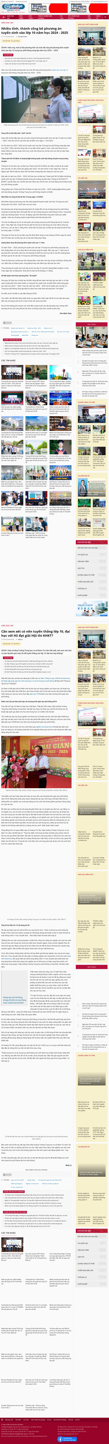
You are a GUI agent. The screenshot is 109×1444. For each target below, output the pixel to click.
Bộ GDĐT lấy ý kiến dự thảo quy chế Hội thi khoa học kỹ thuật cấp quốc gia (27, 666)
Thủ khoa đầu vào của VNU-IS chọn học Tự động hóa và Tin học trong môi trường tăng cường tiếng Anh (60, 459)
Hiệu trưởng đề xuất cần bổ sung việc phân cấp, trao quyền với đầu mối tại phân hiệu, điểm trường (84, 63)
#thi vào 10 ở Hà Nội (63, 332)
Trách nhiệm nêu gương (45, 17)
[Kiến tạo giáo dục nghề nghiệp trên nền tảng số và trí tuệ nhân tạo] (12, 398)
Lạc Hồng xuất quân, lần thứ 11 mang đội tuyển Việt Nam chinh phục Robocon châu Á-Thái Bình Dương (60, 511)
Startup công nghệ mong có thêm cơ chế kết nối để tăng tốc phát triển (99, 512)
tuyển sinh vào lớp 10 (60, 70)
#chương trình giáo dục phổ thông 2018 (50, 1131)
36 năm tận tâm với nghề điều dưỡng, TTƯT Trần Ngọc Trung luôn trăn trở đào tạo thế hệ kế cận (99, 462)
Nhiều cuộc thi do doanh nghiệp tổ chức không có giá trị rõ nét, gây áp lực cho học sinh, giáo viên (99, 86)
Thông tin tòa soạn (21, 1)
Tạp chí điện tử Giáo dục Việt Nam (36, 1121)
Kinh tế (98, 17)
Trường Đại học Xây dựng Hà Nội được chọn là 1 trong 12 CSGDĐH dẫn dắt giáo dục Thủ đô (12, 435)
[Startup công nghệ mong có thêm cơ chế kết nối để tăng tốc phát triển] (99, 503)
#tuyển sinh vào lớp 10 (17, 328)
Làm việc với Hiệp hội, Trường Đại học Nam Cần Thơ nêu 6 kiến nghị (99, 236)
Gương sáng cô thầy (86, 402)
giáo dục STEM (35, 694)
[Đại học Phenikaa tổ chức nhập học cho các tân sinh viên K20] (12, 498)
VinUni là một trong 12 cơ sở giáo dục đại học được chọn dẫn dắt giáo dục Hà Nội (36, 435)
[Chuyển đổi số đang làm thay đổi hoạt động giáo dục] (99, 205)
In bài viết (8, 323)
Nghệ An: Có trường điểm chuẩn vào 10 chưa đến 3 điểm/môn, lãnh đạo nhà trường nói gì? (32, 348)
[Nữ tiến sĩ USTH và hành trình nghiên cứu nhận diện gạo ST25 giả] (99, 429)
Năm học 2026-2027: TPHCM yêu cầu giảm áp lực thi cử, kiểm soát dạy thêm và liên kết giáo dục (33, 1175)
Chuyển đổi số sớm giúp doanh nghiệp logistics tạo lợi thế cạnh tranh (84, 532)
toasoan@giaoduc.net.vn (100, 1)
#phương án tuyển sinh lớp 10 (20, 332)
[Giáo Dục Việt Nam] (13, 8)
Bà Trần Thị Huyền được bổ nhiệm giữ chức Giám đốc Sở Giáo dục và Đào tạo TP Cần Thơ (91, 119)
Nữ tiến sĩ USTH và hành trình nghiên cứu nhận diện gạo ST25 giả (99, 439)
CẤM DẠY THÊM (83, 561)
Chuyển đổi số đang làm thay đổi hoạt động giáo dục (99, 213)
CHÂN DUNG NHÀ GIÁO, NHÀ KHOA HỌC (90, 101)
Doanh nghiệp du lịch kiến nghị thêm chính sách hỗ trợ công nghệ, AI (84, 512)
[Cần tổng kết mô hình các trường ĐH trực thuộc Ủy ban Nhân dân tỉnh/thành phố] (84, 227)
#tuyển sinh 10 (48, 328)
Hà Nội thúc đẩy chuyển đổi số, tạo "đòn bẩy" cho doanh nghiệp (91, 493)
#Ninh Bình (25, 335)
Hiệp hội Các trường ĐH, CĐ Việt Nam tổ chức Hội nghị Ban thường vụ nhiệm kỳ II (84, 215)
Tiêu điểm (21, 17)
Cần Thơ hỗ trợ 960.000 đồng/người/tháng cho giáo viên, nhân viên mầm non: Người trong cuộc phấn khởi (90, 265)
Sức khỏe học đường (74, 17)
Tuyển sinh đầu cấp (85, 582)
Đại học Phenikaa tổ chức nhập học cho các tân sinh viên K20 (11, 509)
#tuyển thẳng (31, 1131)
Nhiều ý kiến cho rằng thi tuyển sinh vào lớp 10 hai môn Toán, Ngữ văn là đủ (27, 346)
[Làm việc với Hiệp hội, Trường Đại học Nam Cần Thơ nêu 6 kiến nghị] (99, 227)
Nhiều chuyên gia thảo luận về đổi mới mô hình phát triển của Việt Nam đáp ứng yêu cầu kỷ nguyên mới (59, 410)
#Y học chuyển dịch (17, 1138)
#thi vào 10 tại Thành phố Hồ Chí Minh (43, 332)
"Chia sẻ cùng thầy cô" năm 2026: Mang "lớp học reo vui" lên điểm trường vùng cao (90, 419)
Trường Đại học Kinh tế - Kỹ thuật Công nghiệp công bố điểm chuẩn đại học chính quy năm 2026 (95, 384)
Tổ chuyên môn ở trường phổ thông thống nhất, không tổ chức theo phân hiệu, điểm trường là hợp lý (91, 41)
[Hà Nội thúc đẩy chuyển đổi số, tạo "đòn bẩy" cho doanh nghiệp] (92, 487)
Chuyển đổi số (84, 476)
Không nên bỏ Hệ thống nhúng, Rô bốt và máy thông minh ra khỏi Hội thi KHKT (14, 964)
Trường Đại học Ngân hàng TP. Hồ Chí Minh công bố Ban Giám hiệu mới (99, 139)
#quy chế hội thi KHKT (17, 1131)
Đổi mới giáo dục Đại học (88, 548)
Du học (62, 17)
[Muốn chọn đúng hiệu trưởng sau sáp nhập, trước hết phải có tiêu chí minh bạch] (60, 423)
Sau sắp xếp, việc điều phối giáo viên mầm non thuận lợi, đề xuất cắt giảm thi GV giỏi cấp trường (84, 288)
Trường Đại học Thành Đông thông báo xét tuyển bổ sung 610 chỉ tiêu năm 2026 (36, 409)
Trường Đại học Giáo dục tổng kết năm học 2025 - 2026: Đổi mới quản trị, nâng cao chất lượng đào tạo (12, 385)
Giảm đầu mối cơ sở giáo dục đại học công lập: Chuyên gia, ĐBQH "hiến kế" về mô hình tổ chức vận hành (36, 485)
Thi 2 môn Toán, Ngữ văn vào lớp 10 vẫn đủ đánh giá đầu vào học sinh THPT (27, 1177)
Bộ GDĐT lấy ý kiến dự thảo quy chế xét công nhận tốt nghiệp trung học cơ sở (28, 672)
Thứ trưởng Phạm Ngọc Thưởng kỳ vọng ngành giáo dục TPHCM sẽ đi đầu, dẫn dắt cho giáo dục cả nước (60, 385)
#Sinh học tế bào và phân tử (50, 1135)
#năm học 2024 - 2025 (34, 328)
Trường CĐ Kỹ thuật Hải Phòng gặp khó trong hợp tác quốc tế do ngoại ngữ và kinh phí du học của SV (36, 459)
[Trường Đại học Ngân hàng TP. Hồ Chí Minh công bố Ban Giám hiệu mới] (99, 129)
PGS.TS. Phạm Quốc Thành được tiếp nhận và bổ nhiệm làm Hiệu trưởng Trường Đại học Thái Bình (99, 164)
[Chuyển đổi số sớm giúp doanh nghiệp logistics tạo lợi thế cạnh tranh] (84, 522)
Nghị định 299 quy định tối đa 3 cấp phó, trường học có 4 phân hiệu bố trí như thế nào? (94, 373)
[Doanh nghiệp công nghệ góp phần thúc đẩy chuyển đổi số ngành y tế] (99, 522)
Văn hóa (89, 17)
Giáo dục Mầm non (85, 250)
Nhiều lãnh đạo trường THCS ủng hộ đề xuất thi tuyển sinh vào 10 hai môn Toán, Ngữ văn (31, 343)
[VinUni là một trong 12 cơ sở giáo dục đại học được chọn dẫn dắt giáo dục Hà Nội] (36, 423)
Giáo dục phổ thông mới (88, 24)
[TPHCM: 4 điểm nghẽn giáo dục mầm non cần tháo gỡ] (99, 276)
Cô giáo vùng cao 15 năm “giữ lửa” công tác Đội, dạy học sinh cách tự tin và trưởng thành (84, 461)
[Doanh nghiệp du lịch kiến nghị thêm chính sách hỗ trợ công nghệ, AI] (84, 503)
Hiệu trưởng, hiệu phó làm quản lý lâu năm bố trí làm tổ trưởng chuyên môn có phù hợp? (94, 353)
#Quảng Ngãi (15, 335)
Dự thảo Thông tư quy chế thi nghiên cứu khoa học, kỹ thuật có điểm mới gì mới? (29, 664)
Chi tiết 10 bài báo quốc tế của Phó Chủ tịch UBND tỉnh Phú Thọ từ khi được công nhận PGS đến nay (84, 141)
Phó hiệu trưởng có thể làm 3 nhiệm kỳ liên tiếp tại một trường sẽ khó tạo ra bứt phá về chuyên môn (94, 394)
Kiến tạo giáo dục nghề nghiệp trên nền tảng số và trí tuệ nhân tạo (11, 409)
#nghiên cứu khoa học (32, 1135)
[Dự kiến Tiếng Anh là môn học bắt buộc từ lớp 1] (12, 524)
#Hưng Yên (34, 335)
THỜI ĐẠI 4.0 (82, 589)
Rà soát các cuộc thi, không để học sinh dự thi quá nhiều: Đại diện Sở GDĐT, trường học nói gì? (84, 86)
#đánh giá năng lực (17, 1135)
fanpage (67, 1390)
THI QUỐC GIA (83, 555)
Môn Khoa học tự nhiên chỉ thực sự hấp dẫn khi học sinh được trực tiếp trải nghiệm (84, 440)
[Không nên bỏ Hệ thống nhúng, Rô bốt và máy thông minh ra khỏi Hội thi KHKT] (14, 951)
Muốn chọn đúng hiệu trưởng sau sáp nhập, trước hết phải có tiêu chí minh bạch (60, 435)
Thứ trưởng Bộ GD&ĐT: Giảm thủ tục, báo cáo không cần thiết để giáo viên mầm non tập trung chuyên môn (99, 312)
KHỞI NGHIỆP (82, 595)
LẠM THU (81, 568)
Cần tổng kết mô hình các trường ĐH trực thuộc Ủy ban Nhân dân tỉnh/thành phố (84, 237)
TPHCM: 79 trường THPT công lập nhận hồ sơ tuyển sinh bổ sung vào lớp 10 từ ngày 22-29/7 (32, 354)
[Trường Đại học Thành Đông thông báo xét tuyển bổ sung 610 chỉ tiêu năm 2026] (36, 398)
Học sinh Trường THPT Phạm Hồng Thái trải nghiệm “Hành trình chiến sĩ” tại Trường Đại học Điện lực (36, 385)
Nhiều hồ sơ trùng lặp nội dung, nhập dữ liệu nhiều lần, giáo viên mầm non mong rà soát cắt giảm (84, 312)
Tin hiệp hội (82, 178)
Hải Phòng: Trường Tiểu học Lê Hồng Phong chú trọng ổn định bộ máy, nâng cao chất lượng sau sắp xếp (60, 485)
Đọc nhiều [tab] (92, 324)
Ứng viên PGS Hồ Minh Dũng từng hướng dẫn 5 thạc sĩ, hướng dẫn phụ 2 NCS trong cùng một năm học (84, 164)
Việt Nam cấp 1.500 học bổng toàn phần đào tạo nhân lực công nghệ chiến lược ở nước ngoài (36, 535)
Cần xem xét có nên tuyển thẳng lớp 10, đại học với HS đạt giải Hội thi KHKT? (27, 58)
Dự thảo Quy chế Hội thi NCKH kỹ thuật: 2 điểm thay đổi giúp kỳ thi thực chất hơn (29, 661)
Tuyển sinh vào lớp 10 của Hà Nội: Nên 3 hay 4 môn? (20, 64)
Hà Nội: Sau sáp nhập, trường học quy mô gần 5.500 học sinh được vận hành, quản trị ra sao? (32, 1169)
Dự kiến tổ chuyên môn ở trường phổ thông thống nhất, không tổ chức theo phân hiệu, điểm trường (94, 363)
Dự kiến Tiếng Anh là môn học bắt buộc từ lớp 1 (12, 534)
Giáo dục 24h (10, 17)
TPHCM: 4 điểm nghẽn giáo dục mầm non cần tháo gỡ (99, 286)
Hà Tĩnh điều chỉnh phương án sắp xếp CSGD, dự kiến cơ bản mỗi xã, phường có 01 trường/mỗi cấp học (35, 1172)
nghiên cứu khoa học (44, 727)
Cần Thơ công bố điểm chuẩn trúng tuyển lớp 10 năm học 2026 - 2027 (25, 351)
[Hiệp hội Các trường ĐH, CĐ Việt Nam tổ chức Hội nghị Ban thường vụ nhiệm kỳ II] (84, 205)
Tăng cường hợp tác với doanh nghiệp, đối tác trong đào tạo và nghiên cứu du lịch (90, 194)
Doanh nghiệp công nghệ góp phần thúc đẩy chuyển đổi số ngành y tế (99, 532)
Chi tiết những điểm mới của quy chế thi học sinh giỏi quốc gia (23, 669)
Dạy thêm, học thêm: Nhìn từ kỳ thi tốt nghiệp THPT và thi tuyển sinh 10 (26, 61)
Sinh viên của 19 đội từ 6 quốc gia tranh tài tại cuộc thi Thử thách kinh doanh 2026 (36, 510)
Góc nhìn (31, 17)
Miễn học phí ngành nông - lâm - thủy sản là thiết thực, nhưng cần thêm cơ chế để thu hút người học (12, 484)
